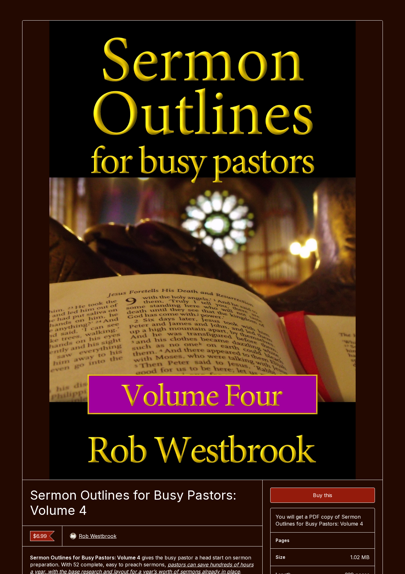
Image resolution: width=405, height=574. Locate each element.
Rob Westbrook (97, 536)
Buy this (322, 495)
